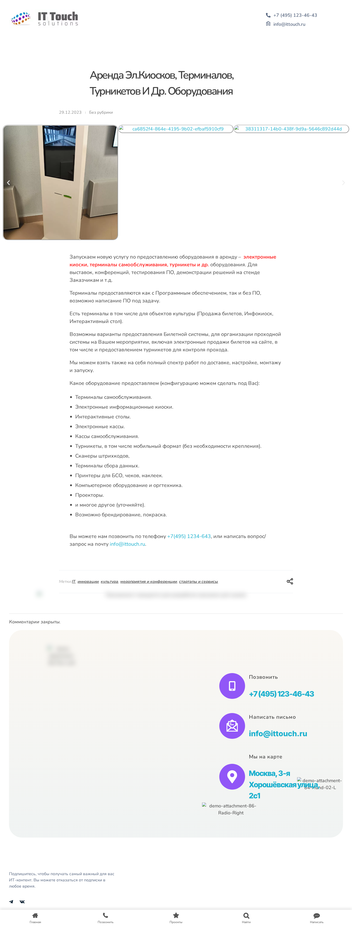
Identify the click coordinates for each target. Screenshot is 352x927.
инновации (88, 581)
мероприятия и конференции (148, 581)
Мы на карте (265, 756)
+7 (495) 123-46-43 (281, 693)
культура (109, 581)
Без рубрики (101, 112)
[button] (8, 182)
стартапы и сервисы (198, 581)
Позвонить (263, 677)
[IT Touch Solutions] (44, 18)
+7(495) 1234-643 (189, 536)
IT (74, 581)
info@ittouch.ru (127, 544)
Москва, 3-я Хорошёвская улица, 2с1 (284, 784)
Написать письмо (272, 717)
